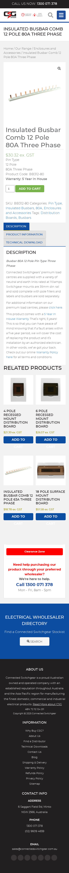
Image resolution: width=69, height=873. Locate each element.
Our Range (23, 48)
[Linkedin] (34, 858)
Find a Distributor (35, 741)
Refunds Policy (34, 773)
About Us (34, 736)
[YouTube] (47, 858)
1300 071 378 (35, 826)
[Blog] (54, 858)
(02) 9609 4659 (34, 831)
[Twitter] (27, 858)
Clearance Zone (34, 551)
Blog (34, 757)
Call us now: (34, 3)
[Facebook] (14, 858)
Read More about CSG (47, 704)
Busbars (24, 217)
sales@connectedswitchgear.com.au (34, 849)
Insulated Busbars (20, 208)
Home (8, 48)
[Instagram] (21, 858)
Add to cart (30, 188)
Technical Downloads (34, 747)
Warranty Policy (34, 768)
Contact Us (34, 752)
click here (55, 307)
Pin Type (55, 203)
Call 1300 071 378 (34, 585)
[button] (59, 68)
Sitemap (34, 784)
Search (36, 641)
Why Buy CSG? (34, 731)
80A (39, 208)
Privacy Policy (34, 778)
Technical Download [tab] (24, 242)
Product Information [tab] (24, 234)
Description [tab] (16, 226)
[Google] (41, 858)
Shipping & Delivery (34, 762)
